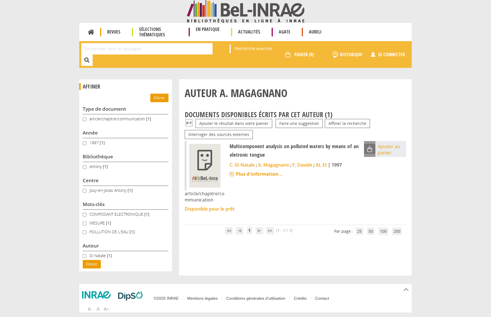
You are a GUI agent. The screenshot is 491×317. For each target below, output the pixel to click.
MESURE (98, 223)
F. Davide (302, 165)
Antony (96, 166)
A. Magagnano (273, 165)
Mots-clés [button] (94, 204)
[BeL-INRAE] (246, 11)
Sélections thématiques (152, 32)
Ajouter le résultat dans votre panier (234, 123)
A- (90, 309)
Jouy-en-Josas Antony (109, 190)
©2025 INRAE (166, 298)
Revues (113, 32)
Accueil (91, 32)
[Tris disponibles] (189, 123)
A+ (106, 309)
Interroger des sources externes (218, 134)
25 (359, 231)
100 (383, 231)
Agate (284, 32)
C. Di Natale (242, 165)
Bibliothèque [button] (98, 156)
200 (397, 231)
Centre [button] (91, 180)
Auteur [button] (91, 245)
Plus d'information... (259, 174)
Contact (322, 298)
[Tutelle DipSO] (131, 296)
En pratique (208, 29)
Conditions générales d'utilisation (255, 298)
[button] (369, 149)
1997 (95, 142)
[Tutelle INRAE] (97, 295)
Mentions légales (202, 298)
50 (371, 231)
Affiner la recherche (347, 123)
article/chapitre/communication (118, 118)
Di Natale (98, 255)
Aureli (315, 32)
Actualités (249, 32)
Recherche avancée (253, 48)
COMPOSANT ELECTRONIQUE (117, 214)
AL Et (321, 165)
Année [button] (90, 132)
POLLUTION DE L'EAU (110, 231)
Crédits (300, 298)
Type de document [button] (104, 109)
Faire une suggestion (299, 123)
